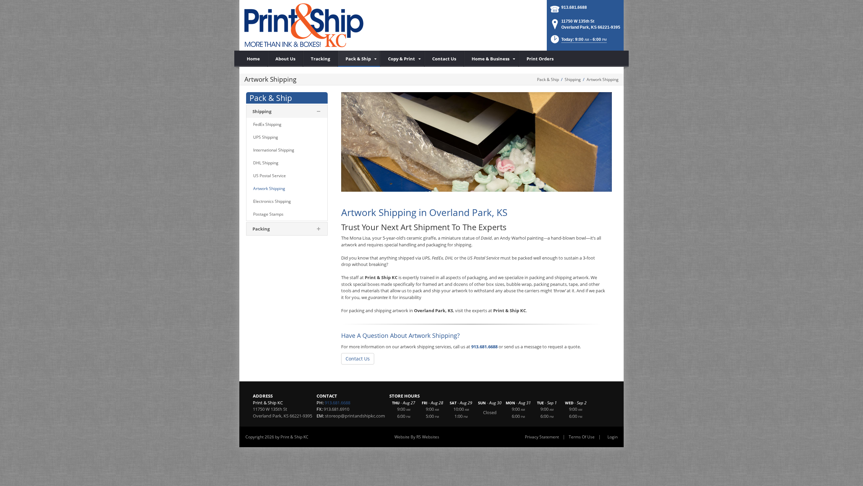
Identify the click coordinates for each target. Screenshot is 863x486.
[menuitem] (359, 59)
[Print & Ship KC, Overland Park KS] (303, 25)
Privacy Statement (542, 437)
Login (612, 437)
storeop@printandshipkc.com (355, 416)
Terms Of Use (582, 437)
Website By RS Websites (416, 437)
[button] (578, 41)
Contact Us (358, 358)
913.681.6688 (574, 7)
